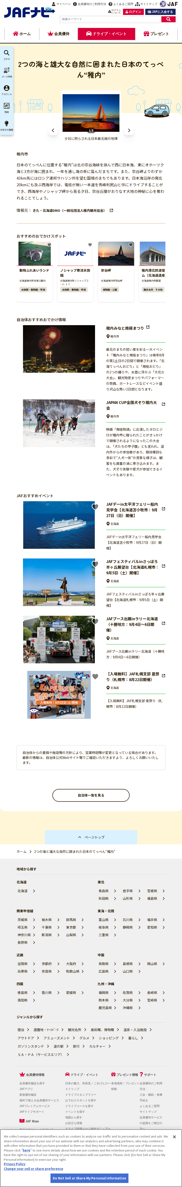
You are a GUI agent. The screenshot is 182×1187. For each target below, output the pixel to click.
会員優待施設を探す (32, 1083)
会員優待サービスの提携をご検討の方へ (151, 1123)
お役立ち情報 (73, 1123)
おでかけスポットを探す (80, 1100)
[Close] (174, 1137)
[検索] (168, 19)
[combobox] (110, 19)
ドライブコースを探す (79, 1106)
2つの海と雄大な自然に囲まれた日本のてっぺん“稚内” (74, 851)
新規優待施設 (27, 1094)
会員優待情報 (35, 1074)
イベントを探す (75, 1111)
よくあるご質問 (149, 1106)
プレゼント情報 (127, 1074)
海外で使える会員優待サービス (39, 1100)
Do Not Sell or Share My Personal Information (89, 1178)
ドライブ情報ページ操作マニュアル (88, 1128)
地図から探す (73, 1117)
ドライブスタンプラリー (80, 1094)
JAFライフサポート (31, 1111)
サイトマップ (148, 1111)
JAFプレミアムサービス (34, 1106)
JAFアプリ (26, 1089)
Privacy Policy (14, 1164)
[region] (91, 1158)
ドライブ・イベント (84, 1074)
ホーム (22, 851)
